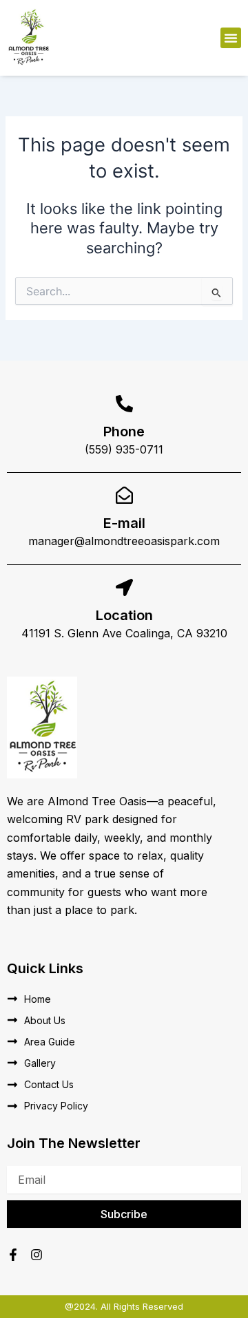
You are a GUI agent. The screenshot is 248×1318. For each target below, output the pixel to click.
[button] (230, 38)
